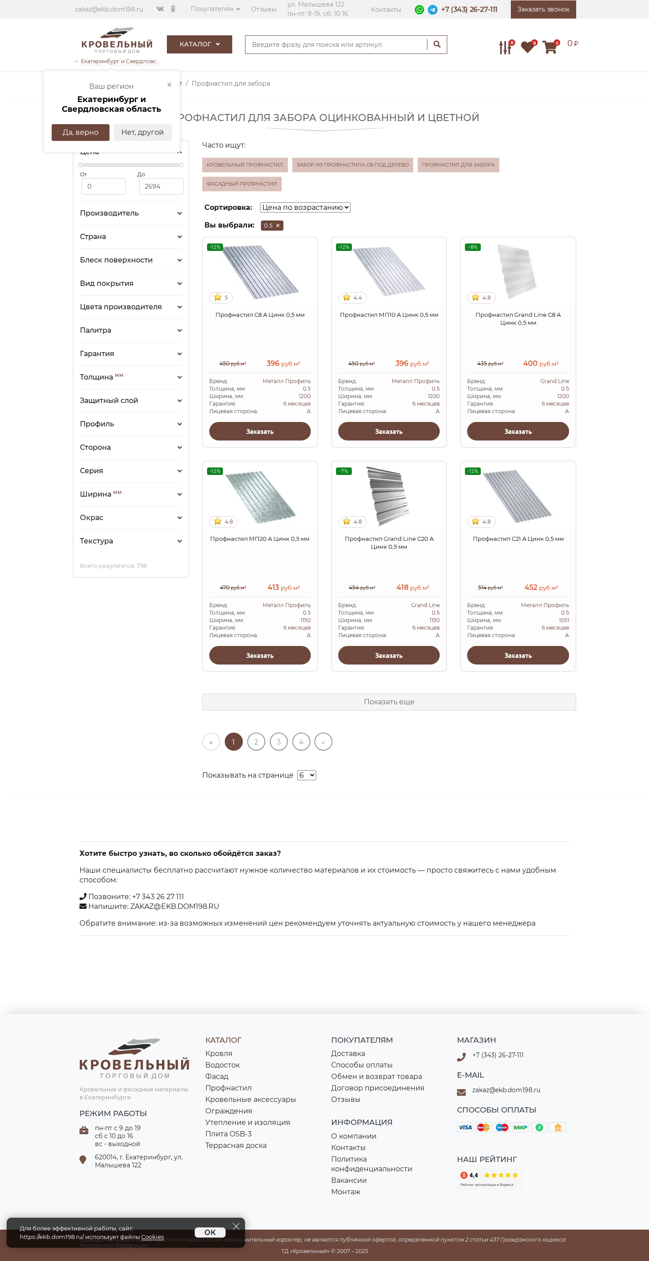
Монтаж (345, 1192)
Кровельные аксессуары (250, 1099)
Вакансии (349, 1180)
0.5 (272, 225)
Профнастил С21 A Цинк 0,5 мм (518, 538)
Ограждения (229, 1111)
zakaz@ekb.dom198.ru (109, 9)
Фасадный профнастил (242, 184)
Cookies (152, 1237)
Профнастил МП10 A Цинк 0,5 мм (389, 314)
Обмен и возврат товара (376, 1076)
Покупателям (212, 9)
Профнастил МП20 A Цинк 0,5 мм (259, 538)
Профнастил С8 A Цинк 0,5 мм (260, 314)
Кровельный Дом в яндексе (490, 1179)
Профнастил (228, 1088)
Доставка (348, 1053)
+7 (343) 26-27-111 (469, 9)
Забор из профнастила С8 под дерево (353, 165)
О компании (354, 1136)
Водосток (222, 1065)
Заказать (260, 431)
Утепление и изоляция (248, 1122)
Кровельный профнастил (245, 165)
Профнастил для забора (458, 165)
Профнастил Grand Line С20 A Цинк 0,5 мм (389, 542)
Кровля (219, 1053)
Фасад (216, 1076)
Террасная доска (236, 1145)
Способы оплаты (362, 1065)
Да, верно (80, 132)
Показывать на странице (248, 775)
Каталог (196, 44)
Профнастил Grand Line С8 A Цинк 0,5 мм (518, 318)
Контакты (386, 10)
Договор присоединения (378, 1088)
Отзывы (263, 9)
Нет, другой (142, 132)
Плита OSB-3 (228, 1134)
